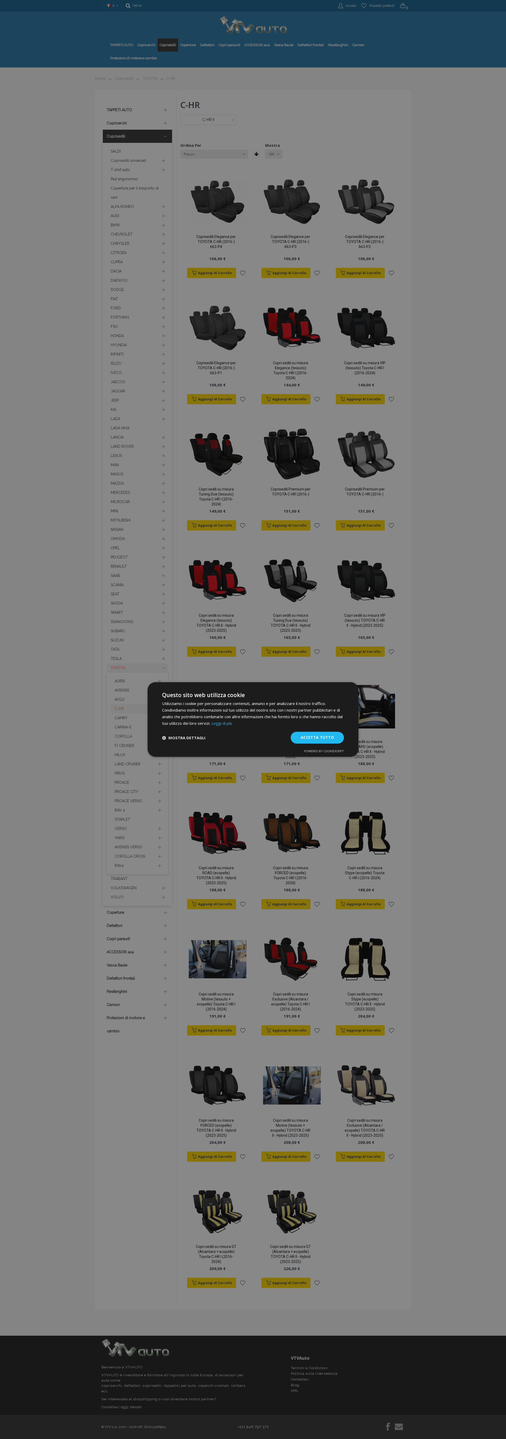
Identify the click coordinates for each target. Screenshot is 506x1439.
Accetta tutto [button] (317, 737)
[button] (184, 737)
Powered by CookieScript (324, 751)
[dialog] (253, 719)
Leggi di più (221, 723)
